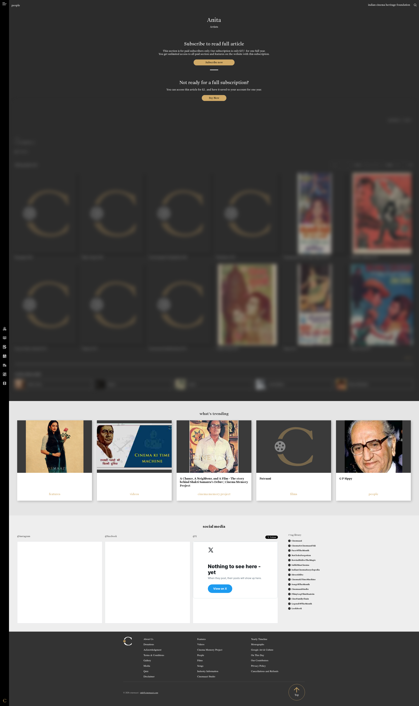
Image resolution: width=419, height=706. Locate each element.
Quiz (146, 671)
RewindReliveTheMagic (303, 560)
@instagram (23, 536)
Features (201, 639)
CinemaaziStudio (300, 589)
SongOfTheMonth (300, 584)
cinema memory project (214, 494)
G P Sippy (345, 478)
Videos (200, 644)
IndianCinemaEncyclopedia (305, 570)
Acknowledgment (152, 649)
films (293, 494)
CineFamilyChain (300, 599)
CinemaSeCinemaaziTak (303, 545)
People (200, 655)
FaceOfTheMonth (300, 550)
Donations (149, 644)
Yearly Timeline (259, 639)
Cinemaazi (296, 540)
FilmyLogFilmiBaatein (302, 594)
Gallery (147, 660)
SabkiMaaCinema (300, 565)
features (54, 494)
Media (147, 665)
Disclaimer (149, 676)
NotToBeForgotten (301, 555)
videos (134, 494)
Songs (200, 665)
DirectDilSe (297, 574)
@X (195, 536)
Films (200, 660)
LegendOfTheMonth (301, 603)
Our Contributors (259, 660)
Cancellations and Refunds (264, 671)
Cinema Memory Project (209, 649)
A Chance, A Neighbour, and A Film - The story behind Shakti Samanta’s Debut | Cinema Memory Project (214, 482)
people (15, 5)
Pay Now (214, 97)
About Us (148, 639)
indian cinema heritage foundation (389, 5)
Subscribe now (214, 62)
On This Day (257, 655)
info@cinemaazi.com (149, 692)
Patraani (265, 478)
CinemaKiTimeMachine (303, 579)
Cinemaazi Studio (206, 676)
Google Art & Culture (262, 649)
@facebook (111, 536)
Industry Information (207, 671)
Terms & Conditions (154, 655)
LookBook (296, 608)
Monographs (257, 644)
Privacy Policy (258, 665)
